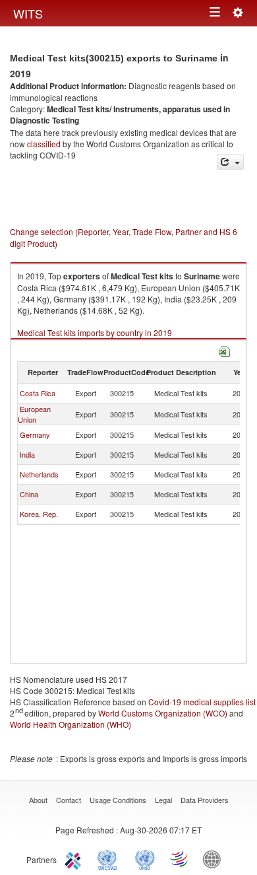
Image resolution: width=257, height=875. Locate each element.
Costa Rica (37, 393)
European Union (34, 414)
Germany (35, 434)
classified (44, 143)
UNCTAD (110, 858)
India (27, 454)
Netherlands (39, 474)
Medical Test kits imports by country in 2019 (94, 332)
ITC (75, 858)
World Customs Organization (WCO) (162, 712)
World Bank (215, 858)
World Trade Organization (180, 858)
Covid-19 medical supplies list (202, 701)
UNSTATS (145, 858)
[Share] (230, 162)
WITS (28, 13)
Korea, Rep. (39, 513)
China (29, 494)
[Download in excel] (224, 349)
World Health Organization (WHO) (70, 724)
